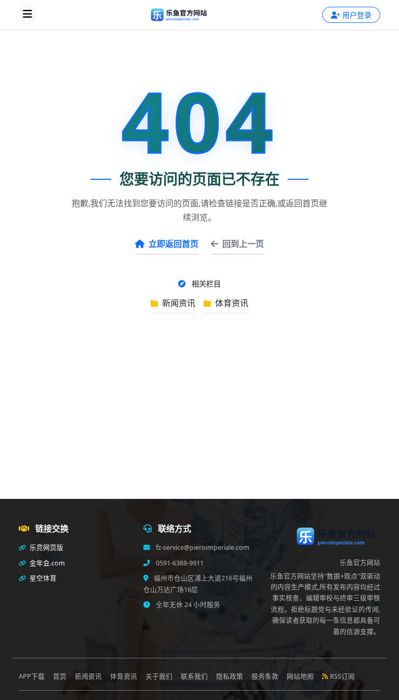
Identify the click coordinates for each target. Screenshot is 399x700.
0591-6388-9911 (179, 563)
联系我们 (194, 676)
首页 (59, 676)
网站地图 (300, 676)
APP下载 (32, 676)
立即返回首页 (173, 243)
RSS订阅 (342, 676)
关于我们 (158, 676)
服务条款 (264, 676)
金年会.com (46, 563)
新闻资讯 (177, 303)
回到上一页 (243, 243)
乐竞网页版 (45, 547)
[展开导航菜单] (27, 14)
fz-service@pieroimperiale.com (201, 547)
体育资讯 (230, 303)
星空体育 (42, 578)
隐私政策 (229, 676)
